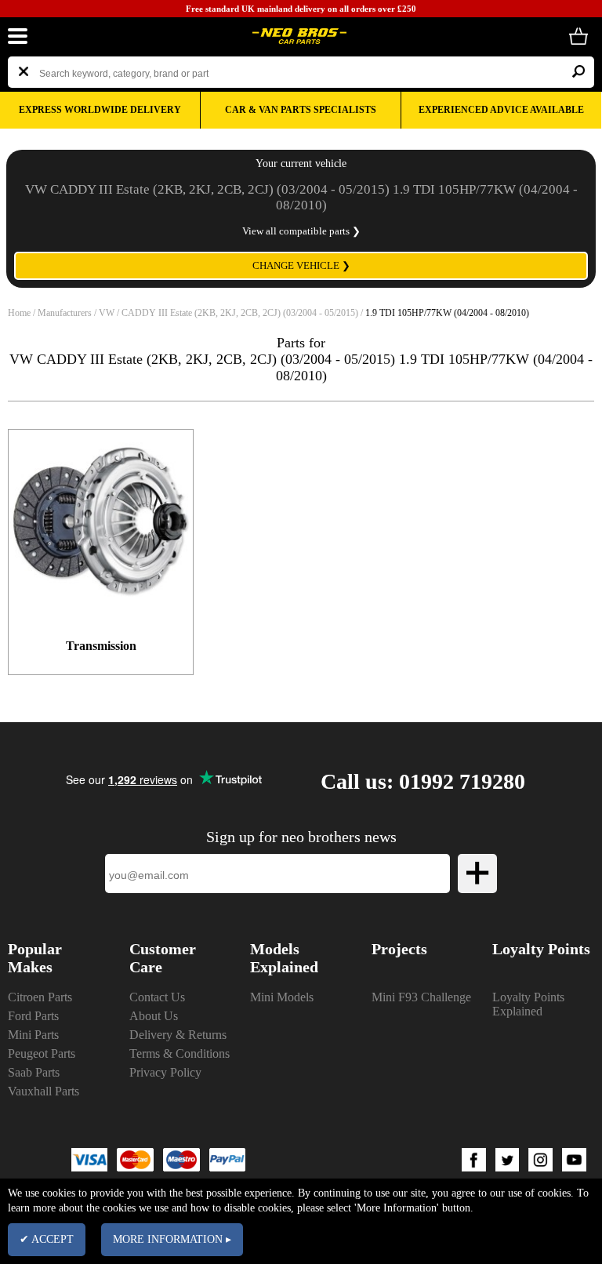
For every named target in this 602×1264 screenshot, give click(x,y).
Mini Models (282, 997)
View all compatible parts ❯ (301, 231)
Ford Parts (33, 1015)
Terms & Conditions (179, 1053)
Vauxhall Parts (43, 1091)
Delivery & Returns (178, 1034)
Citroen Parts (40, 997)
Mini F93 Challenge (421, 997)
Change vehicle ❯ (301, 265)
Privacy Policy (165, 1072)
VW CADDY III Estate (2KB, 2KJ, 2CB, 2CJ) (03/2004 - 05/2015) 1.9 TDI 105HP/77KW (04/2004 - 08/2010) (301, 197)
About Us (153, 1015)
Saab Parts (34, 1072)
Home (19, 312)
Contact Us (157, 997)
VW (106, 312)
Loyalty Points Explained (528, 1004)
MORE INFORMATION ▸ (172, 1239)
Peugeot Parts (41, 1053)
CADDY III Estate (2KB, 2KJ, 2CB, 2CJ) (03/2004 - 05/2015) (239, 312)
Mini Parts (33, 1034)
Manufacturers (65, 312)
